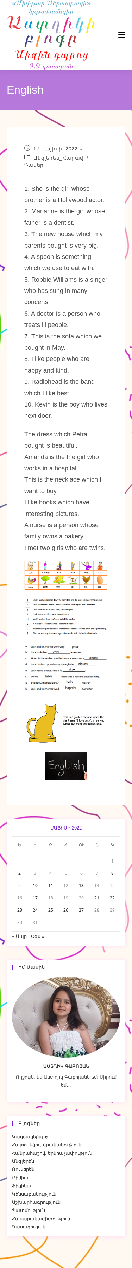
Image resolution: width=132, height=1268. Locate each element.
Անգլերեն (23, 1161)
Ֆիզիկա (21, 1185)
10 (35, 885)
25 (50, 910)
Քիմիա (20, 1177)
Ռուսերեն (23, 1169)
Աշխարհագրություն (36, 1202)
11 (50, 885)
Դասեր (34, 165)
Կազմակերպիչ (30, 1136)
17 (35, 898)
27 (81, 910)
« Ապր (19, 936)
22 (112, 898)
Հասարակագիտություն (41, 1218)
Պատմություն (28, 1210)
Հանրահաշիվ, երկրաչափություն (52, 1153)
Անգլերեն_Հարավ (58, 158)
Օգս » (37, 936)
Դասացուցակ (28, 1226)
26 (65, 910)
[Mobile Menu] (100, 35)
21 (96, 898)
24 (35, 910)
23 (19, 910)
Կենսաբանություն (34, 1194)
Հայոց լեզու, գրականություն (46, 1144)
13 (81, 885)
